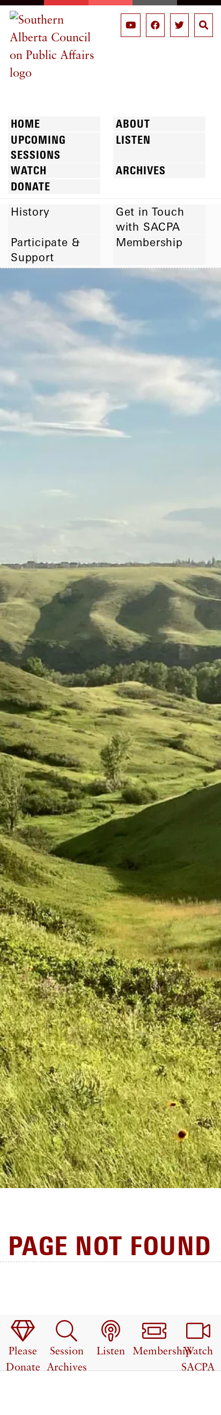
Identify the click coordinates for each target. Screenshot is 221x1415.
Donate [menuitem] (30, 186)
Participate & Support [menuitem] (45, 249)
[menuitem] (23, 1347)
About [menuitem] (133, 123)
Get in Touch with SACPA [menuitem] (150, 219)
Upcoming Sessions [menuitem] (38, 147)
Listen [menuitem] (133, 139)
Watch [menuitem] (29, 170)
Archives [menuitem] (141, 170)
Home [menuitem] (25, 123)
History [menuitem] (30, 211)
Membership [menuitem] (149, 242)
